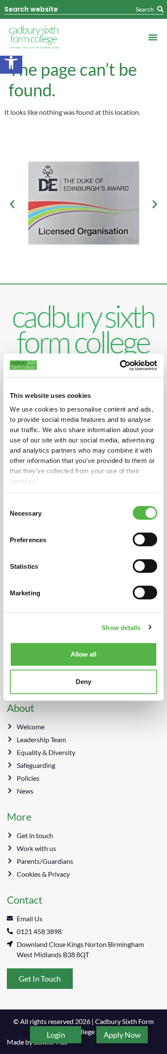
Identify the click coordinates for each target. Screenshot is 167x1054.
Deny (83, 681)
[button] (11, 62)
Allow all (83, 654)
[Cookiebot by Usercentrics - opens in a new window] (120, 365)
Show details (120, 627)
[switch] (145, 539)
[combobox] (70, 9)
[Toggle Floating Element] (55, 1034)
